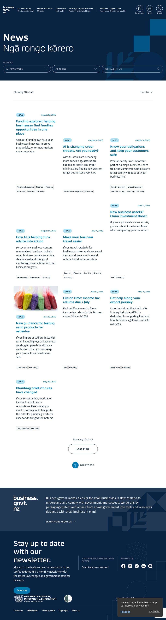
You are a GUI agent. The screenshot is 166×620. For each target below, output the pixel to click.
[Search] (158, 68)
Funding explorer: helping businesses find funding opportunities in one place (35, 134)
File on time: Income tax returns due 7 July (81, 300)
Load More (83, 448)
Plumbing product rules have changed (34, 390)
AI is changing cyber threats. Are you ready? (81, 148)
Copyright (63, 610)
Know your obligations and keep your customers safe (129, 150)
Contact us (18, 610)
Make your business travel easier (78, 239)
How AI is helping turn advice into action (33, 239)
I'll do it (125, 612)
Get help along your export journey (125, 300)
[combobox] (26, 69)
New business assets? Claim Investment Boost (128, 217)
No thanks (154, 611)
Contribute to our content (95, 567)
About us (76, 610)
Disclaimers (32, 610)
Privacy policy (48, 610)
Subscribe (22, 590)
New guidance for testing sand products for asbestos (35, 327)
